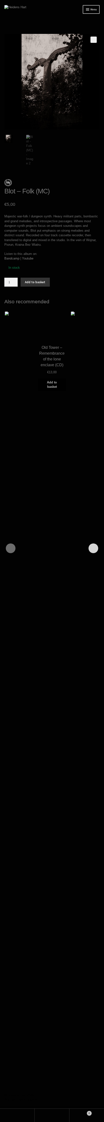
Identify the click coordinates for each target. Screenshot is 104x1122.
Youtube (27, 258)
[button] (93, 40)
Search (52, 1115)
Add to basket (35, 282)
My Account (17, 1115)
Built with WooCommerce (22, 1099)
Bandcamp (11, 258)
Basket (79, 1112)
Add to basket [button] (52, 385)
